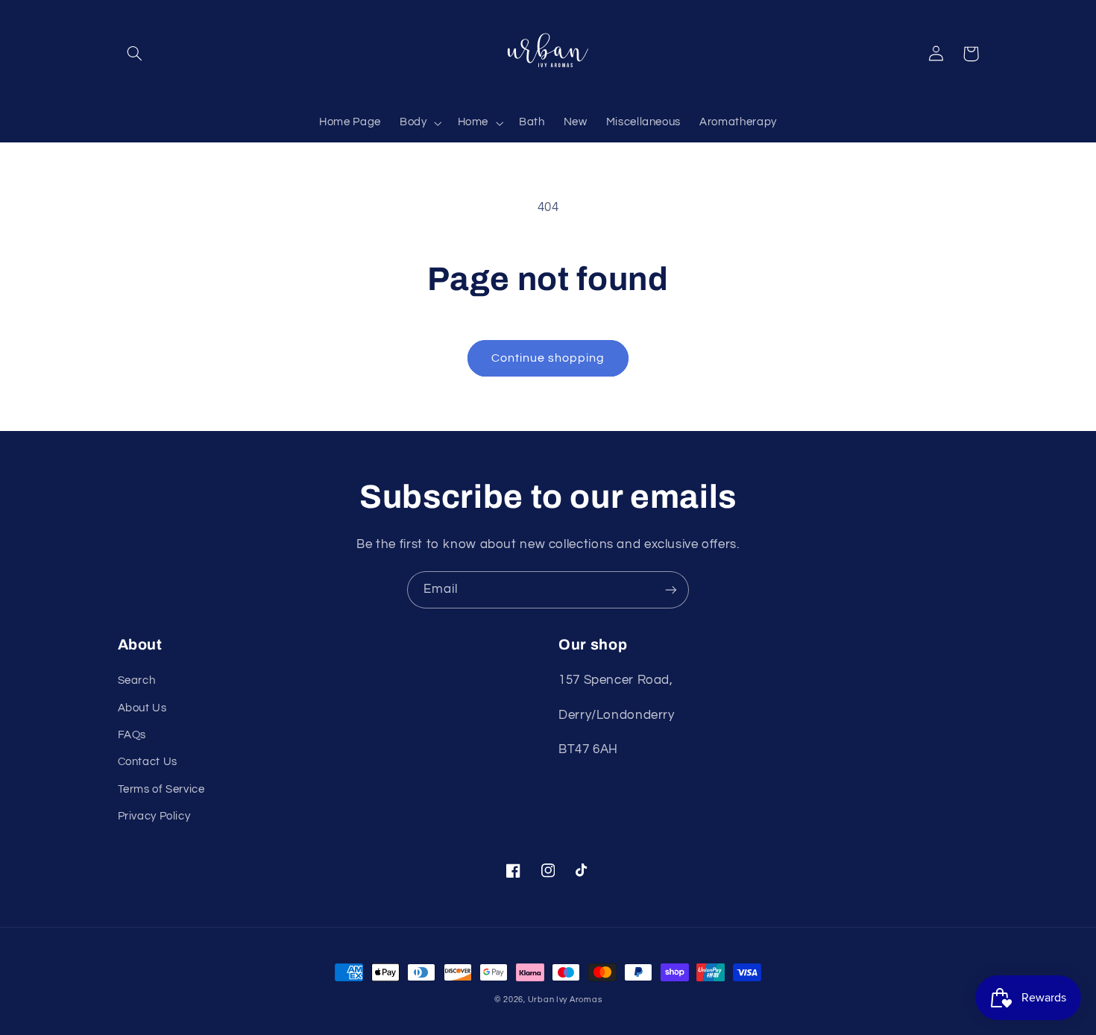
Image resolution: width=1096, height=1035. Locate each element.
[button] (135, 54)
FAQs (132, 734)
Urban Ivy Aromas (565, 999)
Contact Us (147, 761)
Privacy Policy (154, 816)
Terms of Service (161, 789)
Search (137, 680)
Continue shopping (548, 358)
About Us (142, 708)
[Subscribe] (671, 589)
